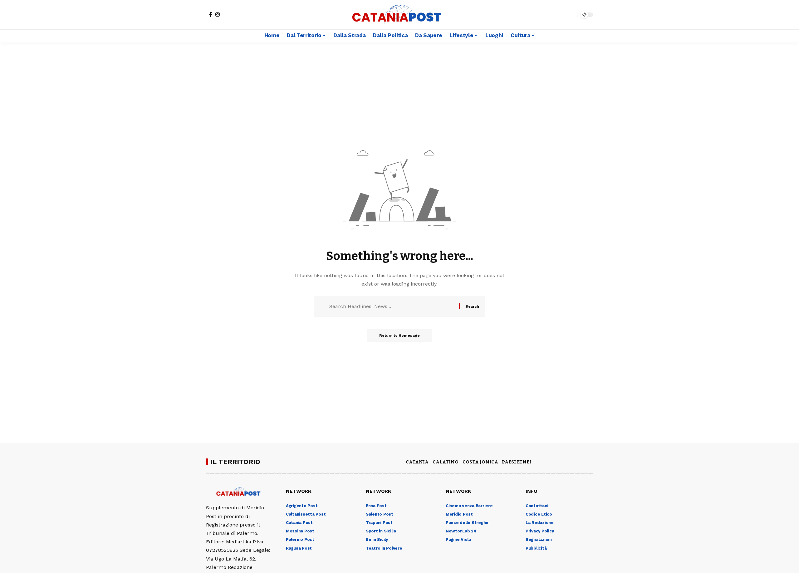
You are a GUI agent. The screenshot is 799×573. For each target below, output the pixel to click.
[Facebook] (211, 14)
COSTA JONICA (480, 462)
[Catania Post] (399, 15)
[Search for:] (392, 306)
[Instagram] (217, 14)
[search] (571, 15)
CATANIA (417, 462)
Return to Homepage (399, 335)
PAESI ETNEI (516, 462)
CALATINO (445, 462)
